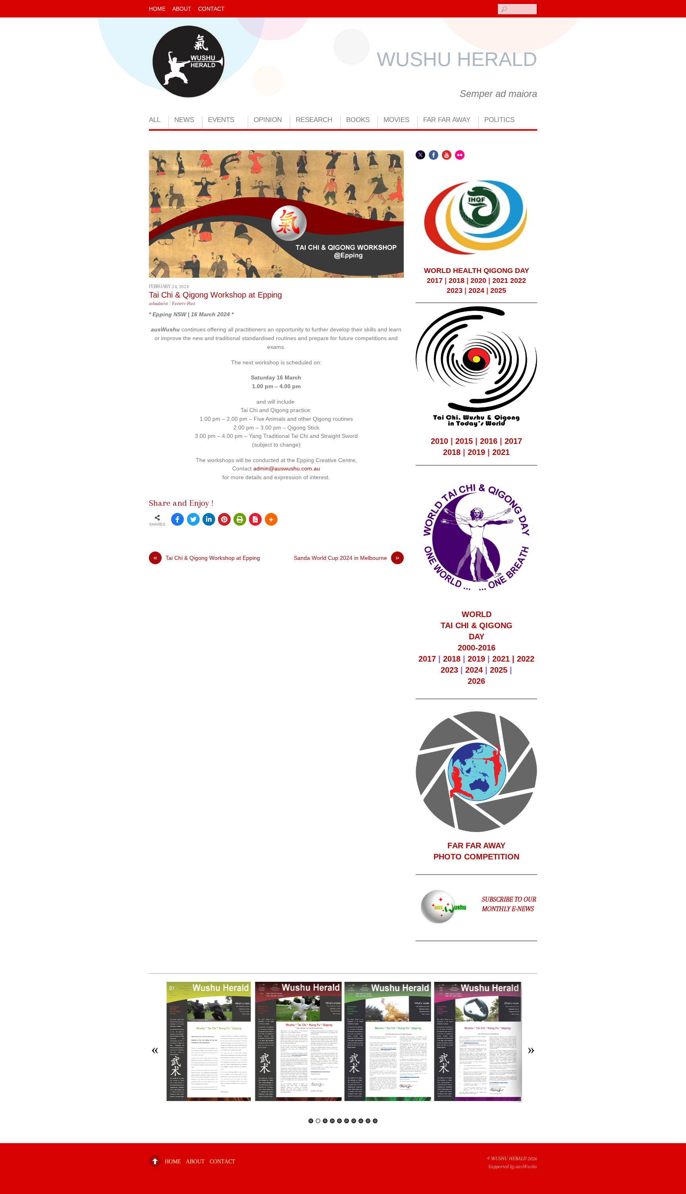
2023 (454, 290)
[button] (155, 1051)
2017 (435, 280)
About (181, 9)
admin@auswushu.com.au (286, 468)
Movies (396, 120)
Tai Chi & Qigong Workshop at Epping (215, 294)
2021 (500, 280)
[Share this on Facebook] (177, 519)
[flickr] (459, 154)
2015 (464, 441)
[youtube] (446, 154)
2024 (476, 290)
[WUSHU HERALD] (188, 89)
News (184, 120)
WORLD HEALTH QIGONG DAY (476, 271)
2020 (478, 280)
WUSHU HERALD (508, 1158)
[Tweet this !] (193, 519)
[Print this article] (239, 519)
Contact (211, 9)
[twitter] (420, 154)
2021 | (504, 658)
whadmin (158, 303)
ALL (154, 120)
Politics (499, 120)
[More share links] (271, 519)
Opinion (268, 120)
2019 (476, 452)
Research (314, 120)
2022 (518, 280)
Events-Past (183, 303)
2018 (456, 280)
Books (358, 120)
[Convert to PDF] (255, 519)
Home (157, 9)
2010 (439, 441)
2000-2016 (476, 647)
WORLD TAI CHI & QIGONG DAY (477, 625)
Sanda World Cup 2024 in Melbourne (346, 557)
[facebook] (433, 154)
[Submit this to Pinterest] (224, 519)
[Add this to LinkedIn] (208, 519)
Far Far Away (446, 120)
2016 (488, 441)
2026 (476, 681)
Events (221, 120)
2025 (498, 290)
